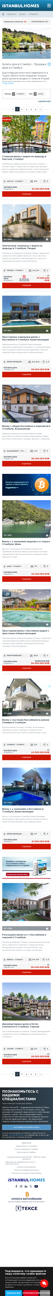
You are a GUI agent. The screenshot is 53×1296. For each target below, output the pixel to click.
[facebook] (16, 1176)
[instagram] (21, 1176)
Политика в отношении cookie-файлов (27, 1163)
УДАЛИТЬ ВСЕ (44, 101)
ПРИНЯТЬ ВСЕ (13, 1293)
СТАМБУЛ (33, 14)
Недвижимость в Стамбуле (26, 1136)
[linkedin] (26, 1176)
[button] (48, 134)
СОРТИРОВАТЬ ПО (39, 22)
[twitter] (31, 1176)
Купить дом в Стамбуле (26, 1142)
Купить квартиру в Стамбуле (26, 1139)
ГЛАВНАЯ (11, 14)
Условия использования (26, 1157)
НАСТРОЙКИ (45, 1293)
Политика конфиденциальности (26, 1160)
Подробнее (8, 83)
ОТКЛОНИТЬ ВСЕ (30, 1293)
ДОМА (22, 14)
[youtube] (36, 1176)
